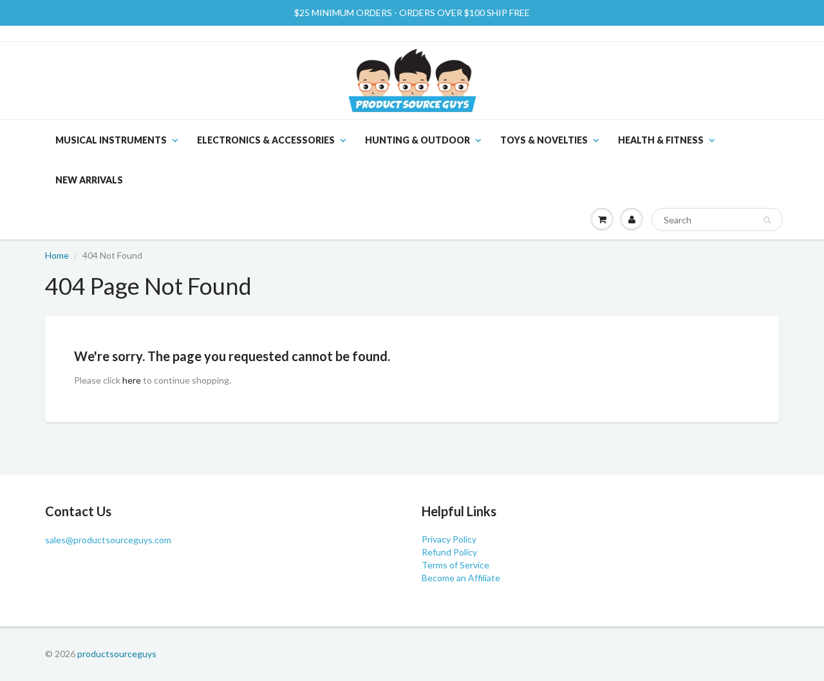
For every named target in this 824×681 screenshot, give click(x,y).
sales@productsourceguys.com (108, 539)
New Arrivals (89, 179)
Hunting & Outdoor (417, 140)
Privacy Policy (449, 539)
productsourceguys (116, 653)
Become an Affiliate (461, 577)
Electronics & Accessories (266, 140)
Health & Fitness (661, 140)
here (131, 380)
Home (57, 255)
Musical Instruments (111, 140)
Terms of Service (455, 564)
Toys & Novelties (544, 140)
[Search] (767, 220)
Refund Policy (449, 551)
